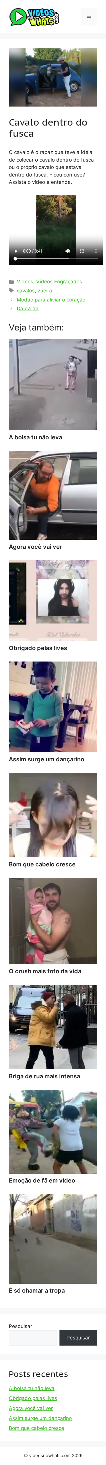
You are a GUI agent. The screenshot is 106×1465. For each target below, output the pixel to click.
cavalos (26, 291)
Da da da (28, 308)
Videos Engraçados (59, 282)
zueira (45, 291)
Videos (25, 282)
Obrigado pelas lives (33, 1398)
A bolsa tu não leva (31, 1388)
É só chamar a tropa (37, 1290)
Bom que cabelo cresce (36, 1428)
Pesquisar (20, 1326)
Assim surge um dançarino (40, 1418)
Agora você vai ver (31, 1408)
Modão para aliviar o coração (51, 300)
